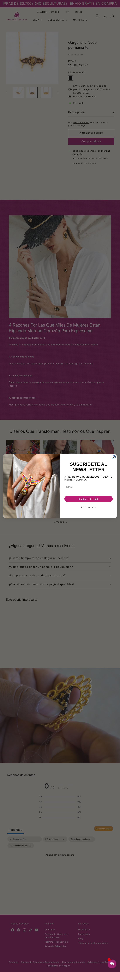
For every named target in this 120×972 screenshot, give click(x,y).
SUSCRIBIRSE (88, 498)
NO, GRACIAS (88, 508)
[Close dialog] (114, 457)
